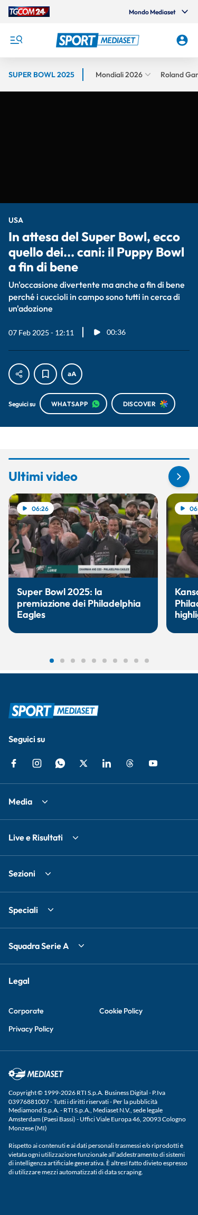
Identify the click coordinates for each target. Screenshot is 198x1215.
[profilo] (182, 40)
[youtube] (153, 763)
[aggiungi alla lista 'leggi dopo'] (45, 374)
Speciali (23, 910)
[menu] (15, 40)
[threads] (130, 763)
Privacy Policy (30, 1029)
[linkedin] (106, 763)
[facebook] (13, 763)
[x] (83, 763)
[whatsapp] (60, 763)
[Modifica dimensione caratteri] (71, 374)
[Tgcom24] (29, 11)
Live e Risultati (35, 837)
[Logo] (99, 40)
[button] (99, 40)
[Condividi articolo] (19, 374)
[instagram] (37, 763)
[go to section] (179, 476)
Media (20, 801)
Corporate (25, 1011)
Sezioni (21, 873)
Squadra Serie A (38, 945)
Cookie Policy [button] (121, 1011)
